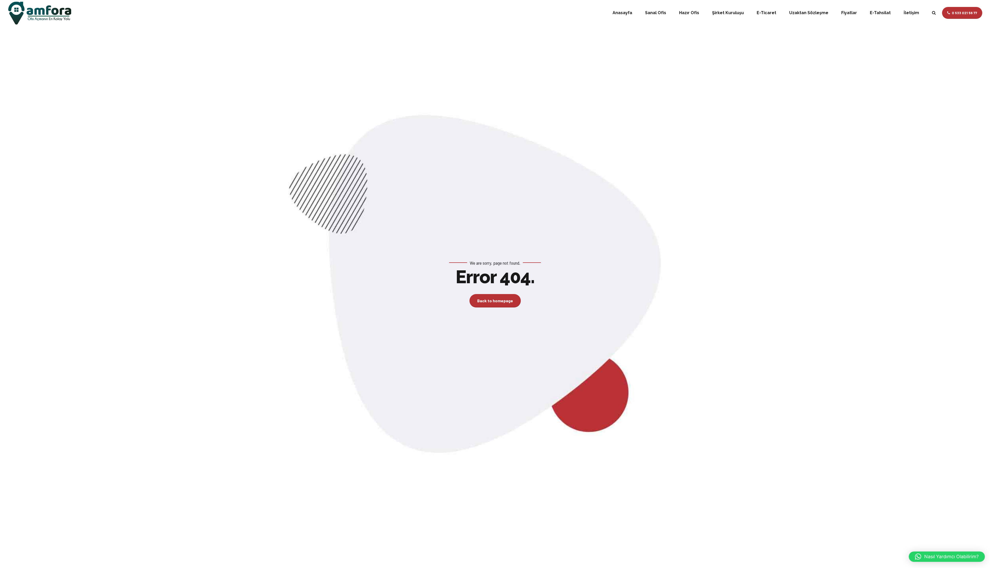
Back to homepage (495, 300)
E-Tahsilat (880, 12)
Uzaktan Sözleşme (808, 12)
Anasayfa (622, 12)
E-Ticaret (766, 12)
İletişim (911, 12)
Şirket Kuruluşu (728, 12)
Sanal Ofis (655, 12)
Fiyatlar (849, 12)
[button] (947, 557)
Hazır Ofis (689, 12)
